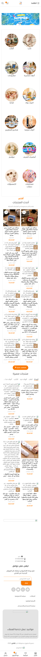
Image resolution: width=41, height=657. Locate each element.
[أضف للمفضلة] (24, 212)
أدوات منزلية (29, 259)
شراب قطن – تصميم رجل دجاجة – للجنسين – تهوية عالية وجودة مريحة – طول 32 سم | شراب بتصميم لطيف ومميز (11, 430)
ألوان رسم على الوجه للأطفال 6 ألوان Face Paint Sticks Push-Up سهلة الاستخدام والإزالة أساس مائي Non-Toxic (11, 256)
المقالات (32, 596)
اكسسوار (29, 236)
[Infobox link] (29, 42)
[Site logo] (20, 3)
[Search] (3, 3)
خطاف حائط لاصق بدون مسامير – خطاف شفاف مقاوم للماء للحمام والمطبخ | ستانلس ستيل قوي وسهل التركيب (29, 497)
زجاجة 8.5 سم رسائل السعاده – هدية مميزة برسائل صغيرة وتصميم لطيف (29, 392)
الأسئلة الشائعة (30, 601)
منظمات (9, 411)
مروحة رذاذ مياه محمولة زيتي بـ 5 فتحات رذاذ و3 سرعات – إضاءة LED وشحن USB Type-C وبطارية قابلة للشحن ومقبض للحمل (11, 353)
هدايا (14, 330)
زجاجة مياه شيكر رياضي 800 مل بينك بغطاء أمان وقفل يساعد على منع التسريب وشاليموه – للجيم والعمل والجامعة (29, 353)
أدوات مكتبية (11, 262)
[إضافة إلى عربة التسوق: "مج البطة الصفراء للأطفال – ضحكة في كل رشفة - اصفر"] (18, 470)
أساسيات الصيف (8, 359)
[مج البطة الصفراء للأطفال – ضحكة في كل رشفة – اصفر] (11, 457)
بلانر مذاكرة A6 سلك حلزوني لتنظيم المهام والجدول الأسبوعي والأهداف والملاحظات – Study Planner (29, 303)
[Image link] (20, 536)
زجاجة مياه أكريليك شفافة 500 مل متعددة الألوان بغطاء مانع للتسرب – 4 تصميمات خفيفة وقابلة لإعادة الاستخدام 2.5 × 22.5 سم (29, 328)
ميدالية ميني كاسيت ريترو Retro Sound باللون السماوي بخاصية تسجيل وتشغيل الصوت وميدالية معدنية (11, 231)
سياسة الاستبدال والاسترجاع (26, 606)
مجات (28, 431)
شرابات (9, 436)
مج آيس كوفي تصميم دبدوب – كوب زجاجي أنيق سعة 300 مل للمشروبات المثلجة (29, 426)
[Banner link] (20, 19)
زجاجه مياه (29, 334)
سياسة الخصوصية (20, 596)
